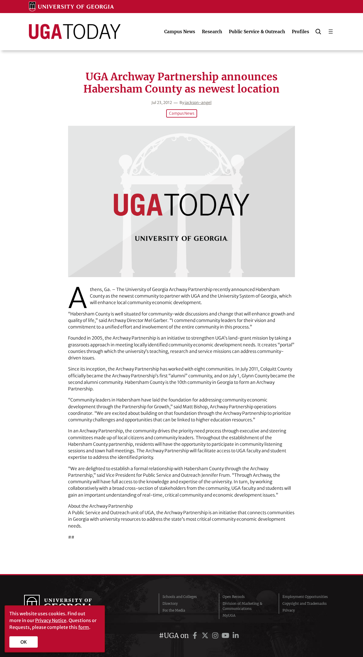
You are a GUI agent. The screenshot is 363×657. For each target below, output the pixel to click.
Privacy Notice (50, 620)
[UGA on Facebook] (196, 635)
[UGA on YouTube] (226, 635)
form (83, 627)
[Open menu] (330, 31)
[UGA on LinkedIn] (235, 635)
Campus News (181, 113)
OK (23, 642)
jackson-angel (198, 102)
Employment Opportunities (305, 597)
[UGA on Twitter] (206, 635)
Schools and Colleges (179, 597)
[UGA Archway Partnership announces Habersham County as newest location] (181, 201)
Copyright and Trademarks (304, 603)
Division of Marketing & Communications (242, 606)
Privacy (288, 610)
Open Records (234, 597)
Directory (170, 603)
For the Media (173, 610)
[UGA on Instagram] (216, 635)
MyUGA (229, 615)
